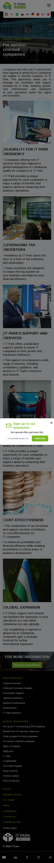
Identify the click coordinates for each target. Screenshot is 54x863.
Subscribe (40, 438)
